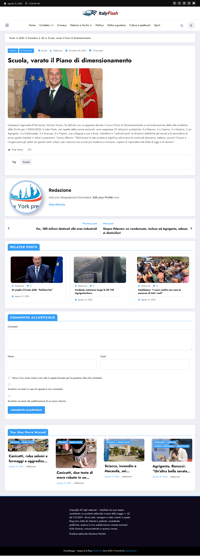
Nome (11, 356)
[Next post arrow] (191, 228)
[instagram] (189, 3)
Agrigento (110, 442)
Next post (108, 223)
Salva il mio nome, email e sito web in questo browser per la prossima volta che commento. (57, 378)
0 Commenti (98, 50)
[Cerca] (182, 25)
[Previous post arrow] (9, 228)
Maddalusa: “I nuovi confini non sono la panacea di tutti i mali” (159, 291)
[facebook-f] (174, 3)
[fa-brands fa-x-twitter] (179, 3)
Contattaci (44, 25)
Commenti (13, 326)
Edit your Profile (103, 197)
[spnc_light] (191, 25)
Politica (100, 25)
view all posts (57, 204)
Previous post (90, 223)
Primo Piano (26, 50)
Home (32, 25)
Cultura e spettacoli (139, 25)
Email (103, 356)
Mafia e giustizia (116, 25)
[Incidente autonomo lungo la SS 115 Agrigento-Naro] (100, 269)
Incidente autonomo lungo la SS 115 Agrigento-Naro (94, 291)
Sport (157, 25)
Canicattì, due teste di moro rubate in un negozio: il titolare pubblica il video (25, 475)
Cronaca (61, 25)
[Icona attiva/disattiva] (7, 25)
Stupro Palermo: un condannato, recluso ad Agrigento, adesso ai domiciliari (145, 231)
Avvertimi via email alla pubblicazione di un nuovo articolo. (37, 401)
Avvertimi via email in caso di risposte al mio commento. (35, 389)
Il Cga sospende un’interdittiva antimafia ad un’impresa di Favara (168, 500)
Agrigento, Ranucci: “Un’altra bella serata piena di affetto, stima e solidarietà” (121, 468)
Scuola (44, 50)
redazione (58, 50)
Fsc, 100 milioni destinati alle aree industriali (66, 229)
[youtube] (194, 3)
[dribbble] (184, 3)
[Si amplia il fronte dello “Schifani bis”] (37, 269)
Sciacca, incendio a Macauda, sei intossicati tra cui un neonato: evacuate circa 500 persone (71, 468)
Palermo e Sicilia (79, 25)
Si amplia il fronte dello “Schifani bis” (32, 290)
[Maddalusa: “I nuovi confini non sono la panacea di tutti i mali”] (163, 269)
